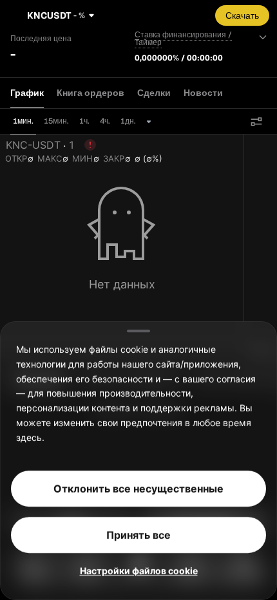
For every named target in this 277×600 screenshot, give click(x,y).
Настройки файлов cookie (139, 570)
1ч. (84, 121)
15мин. (56, 121)
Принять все (138, 535)
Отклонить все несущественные (138, 488)
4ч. (105, 121)
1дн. (128, 121)
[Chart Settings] (256, 121)
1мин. (23, 121)
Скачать (242, 15)
